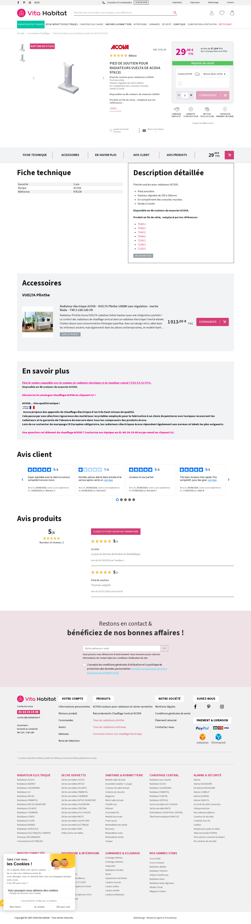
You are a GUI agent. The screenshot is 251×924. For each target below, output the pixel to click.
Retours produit (68, 713)
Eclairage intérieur (114, 858)
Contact (230, 2)
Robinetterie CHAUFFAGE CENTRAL (166, 812)
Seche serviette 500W (71, 829)
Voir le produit (70, 334)
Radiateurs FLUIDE (26, 820)
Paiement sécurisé (166, 720)
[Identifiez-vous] (211, 13)
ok (164, 648)
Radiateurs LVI (23, 792)
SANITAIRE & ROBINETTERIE (124, 775)
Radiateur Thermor (159, 871)
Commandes (66, 720)
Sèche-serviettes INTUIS (72, 784)
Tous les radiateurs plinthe (108, 720)
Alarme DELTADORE (203, 784)
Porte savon (111, 820)
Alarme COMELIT (202, 792)
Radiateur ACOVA (158, 784)
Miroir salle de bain (114, 800)
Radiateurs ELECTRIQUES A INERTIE (34, 833)
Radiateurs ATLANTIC (27, 808)
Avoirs (62, 727)
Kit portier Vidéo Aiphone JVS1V (76, 894)
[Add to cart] (229, 155)
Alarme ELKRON (201, 796)
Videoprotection (202, 808)
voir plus (108, 480)
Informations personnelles (74, 707)
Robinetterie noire (114, 833)
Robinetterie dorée (114, 837)
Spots (108, 874)
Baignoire (110, 796)
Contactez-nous (164, 727)
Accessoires (70, 155)
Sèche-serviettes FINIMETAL (74, 792)
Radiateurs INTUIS (25, 796)
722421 (142, 249)
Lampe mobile (112, 890)
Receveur (109, 829)
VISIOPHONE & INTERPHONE (80, 853)
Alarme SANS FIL (201, 800)
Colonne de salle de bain (117, 788)
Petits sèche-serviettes (72, 833)
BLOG (37, 2)
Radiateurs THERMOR (27, 812)
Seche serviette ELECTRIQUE (75, 825)
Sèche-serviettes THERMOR (74, 796)
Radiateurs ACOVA (25, 780)
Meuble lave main (113, 816)
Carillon (197, 825)
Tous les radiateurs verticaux (109, 727)
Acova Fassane (157, 862)
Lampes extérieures (114, 894)
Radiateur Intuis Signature (162, 883)
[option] (22, 47)
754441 (142, 236)
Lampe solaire (112, 886)
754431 (142, 232)
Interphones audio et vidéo (207, 829)
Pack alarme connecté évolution (209, 837)
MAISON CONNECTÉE (31, 853)
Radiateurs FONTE (26, 816)
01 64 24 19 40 (141, 2)
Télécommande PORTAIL (205, 833)
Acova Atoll (155, 858)
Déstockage (213, 2)
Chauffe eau (111, 804)
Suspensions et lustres (116, 878)
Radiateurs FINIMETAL (27, 800)
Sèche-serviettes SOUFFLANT (75, 820)
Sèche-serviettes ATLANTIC (74, 788)
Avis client (141, 155)
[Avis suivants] (228, 480)
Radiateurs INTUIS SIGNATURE (31, 804)
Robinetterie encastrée (116, 825)
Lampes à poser (113, 882)
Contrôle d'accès (202, 820)
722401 (142, 245)
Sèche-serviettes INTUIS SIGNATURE (78, 800)
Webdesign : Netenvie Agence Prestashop (155, 918)
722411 (142, 240)
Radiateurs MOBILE (26, 825)
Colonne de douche (115, 792)
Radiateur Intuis (157, 879)
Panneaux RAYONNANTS (28, 837)
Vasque (109, 841)
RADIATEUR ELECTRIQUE (34, 775)
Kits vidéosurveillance (204, 812)
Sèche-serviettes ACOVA (73, 780)
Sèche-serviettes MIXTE (72, 816)
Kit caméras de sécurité (205, 841)
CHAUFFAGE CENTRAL (164, 775)
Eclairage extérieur (114, 862)
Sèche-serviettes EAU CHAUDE (76, 812)
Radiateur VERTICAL (159, 800)
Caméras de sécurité (203, 816)
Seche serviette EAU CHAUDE (164, 804)
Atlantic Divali (156, 887)
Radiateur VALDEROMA (160, 788)
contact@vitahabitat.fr (28, 717)
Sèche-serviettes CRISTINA (74, 808)
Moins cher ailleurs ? (156, 130)
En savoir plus (105, 155)
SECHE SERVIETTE (73, 775)
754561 (142, 228)
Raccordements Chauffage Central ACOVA (117, 713)
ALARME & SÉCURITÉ (207, 775)
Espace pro (195, 2)
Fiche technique (35, 155)
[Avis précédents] (22, 480)
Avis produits (177, 155)
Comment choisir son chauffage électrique (117, 734)
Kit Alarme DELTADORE (204, 788)
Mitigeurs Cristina (158, 891)
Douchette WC (112, 812)
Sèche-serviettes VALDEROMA (75, 804)
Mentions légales (165, 707)
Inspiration (177, 2)
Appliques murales (114, 870)
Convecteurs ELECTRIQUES (30, 841)
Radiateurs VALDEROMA (28, 788)
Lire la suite (115, 111)
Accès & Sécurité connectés (207, 804)
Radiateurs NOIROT (26, 784)
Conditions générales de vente (173, 713)
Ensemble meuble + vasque (118, 784)
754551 (113, 108)
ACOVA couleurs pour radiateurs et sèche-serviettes (123, 707)
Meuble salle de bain (115, 780)
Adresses (64, 734)
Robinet (109, 808)
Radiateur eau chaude (160, 780)
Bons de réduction (69, 741)
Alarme (197, 780)
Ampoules (110, 866)
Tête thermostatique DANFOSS (164, 816)
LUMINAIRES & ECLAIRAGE (122, 853)
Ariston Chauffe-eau (159, 875)
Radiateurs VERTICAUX (27, 829)
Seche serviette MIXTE (160, 808)
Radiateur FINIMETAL (159, 792)
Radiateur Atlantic (158, 867)
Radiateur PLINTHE (159, 796)
